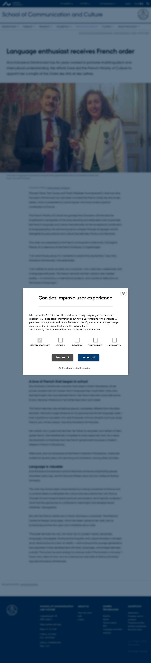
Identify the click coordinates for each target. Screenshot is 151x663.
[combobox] (123, 293)
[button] (75, 368)
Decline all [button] (62, 357)
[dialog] (75, 331)
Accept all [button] (88, 357)
